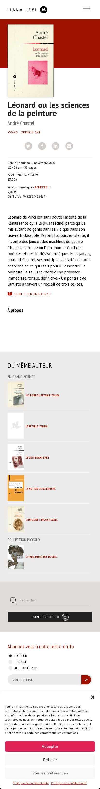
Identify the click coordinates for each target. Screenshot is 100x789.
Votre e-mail (22, 680)
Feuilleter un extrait (33, 294)
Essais (13, 132)
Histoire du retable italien (42, 395)
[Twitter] (28, 146)
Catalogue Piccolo (45, 617)
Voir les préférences (50, 773)
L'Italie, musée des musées (41, 557)
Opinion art (31, 132)
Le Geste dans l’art (37, 457)
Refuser (50, 760)
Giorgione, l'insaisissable (42, 520)
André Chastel (21, 122)
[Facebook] (42, 146)
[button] (92, 697)
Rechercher (28, 600)
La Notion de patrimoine (41, 489)
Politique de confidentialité (31, 783)
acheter (41, 187)
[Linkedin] (55, 146)
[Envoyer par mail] (69, 146)
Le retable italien (36, 426)
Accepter (50, 746)
